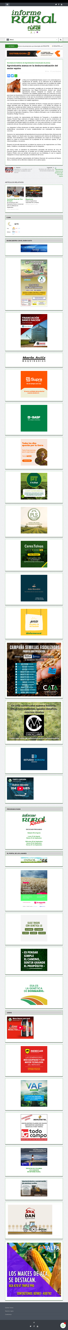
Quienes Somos (9, 1307)
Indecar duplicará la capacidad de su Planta (32, 201)
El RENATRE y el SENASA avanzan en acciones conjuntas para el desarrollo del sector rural (36, 46)
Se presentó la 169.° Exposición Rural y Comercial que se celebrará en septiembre (15, 203)
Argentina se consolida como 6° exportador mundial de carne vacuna (23, 170)
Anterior (18, 167)
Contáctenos (8, 1314)
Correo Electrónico (56, 71)
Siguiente (49, 167)
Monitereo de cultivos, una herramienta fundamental (46, 169)
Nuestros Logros (9, 1311)
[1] (63, 1326)
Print (48, 71)
